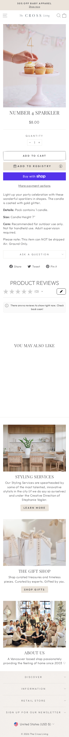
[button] (42, 291)
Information (33, 688)
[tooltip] (61, 166)
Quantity (34, 135)
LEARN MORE (35, 507)
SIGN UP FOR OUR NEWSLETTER (33, 712)
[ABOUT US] (34, 624)
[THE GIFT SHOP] (34, 542)
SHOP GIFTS (34, 589)
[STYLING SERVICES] (34, 448)
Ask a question (34, 254)
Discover (34, 677)
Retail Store (33, 700)
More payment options (34, 186)
